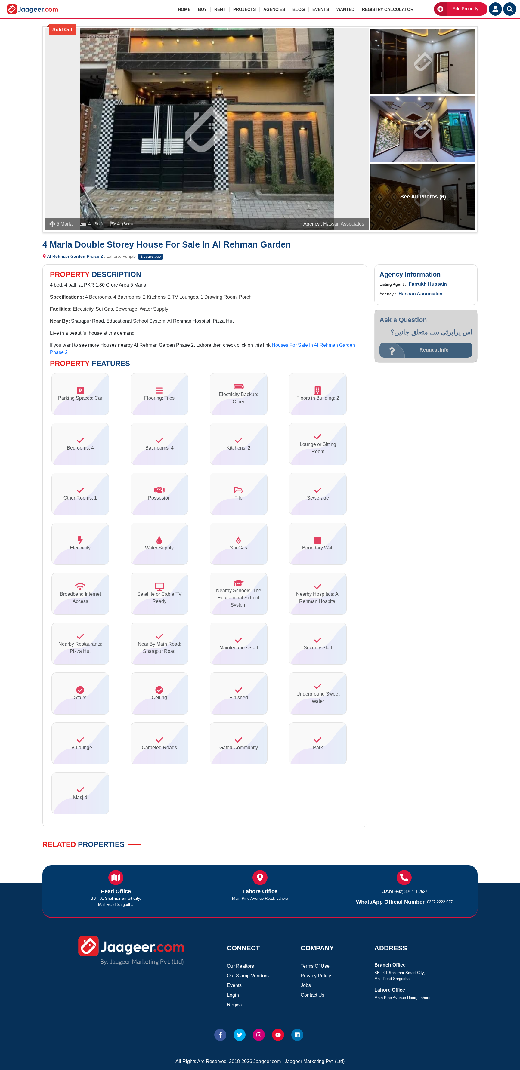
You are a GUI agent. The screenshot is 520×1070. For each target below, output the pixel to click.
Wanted (345, 9)
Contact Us (312, 995)
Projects (244, 9)
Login (233, 995)
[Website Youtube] (278, 1035)
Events (320, 9)
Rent (220, 9)
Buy (202, 9)
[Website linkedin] (297, 1035)
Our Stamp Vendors (248, 975)
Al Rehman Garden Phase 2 (75, 256)
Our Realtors (240, 966)
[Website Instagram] (259, 1035)
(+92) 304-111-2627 (410, 891)
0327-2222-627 (440, 902)
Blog (298, 9)
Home (184, 9)
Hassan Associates (343, 223)
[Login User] (495, 9)
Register (236, 1004)
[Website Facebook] (220, 1035)
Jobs (306, 985)
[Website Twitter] (240, 1035)
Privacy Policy (316, 975)
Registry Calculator (387, 9)
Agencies (274, 9)
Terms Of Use (315, 966)
